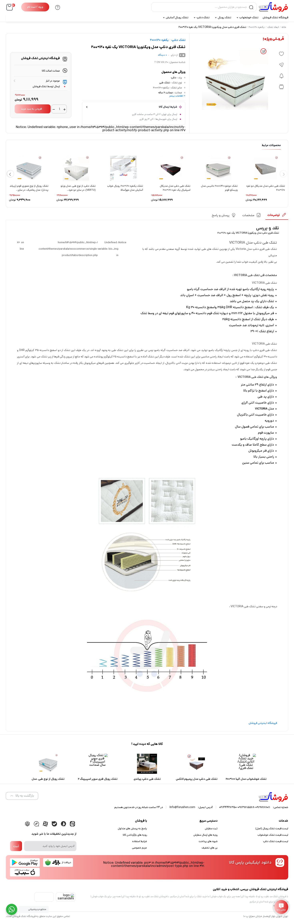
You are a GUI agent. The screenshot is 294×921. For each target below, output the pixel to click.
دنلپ (173, 78)
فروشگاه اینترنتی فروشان (263, 723)
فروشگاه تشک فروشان (275, 17)
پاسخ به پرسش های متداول (132, 828)
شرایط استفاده (139, 841)
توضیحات (273, 215)
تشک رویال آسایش (177, 17)
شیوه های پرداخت (208, 841)
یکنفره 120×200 (257, 27)
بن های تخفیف (210, 848)
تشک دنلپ (203, 17)
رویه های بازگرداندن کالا (135, 835)
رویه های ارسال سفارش (205, 835)
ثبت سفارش (211, 828)
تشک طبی (164, 83)
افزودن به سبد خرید (31, 109)
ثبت (16, 846)
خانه (284, 27)
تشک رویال (224, 17)
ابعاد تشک (273, 27)
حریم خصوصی (139, 848)
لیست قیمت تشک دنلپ (275, 841)
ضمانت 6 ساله (165, 93)
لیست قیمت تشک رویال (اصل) (271, 828)
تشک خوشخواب (248, 17)
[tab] (276, 216)
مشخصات (248, 215)
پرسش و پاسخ (220, 215)
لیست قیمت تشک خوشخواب (273, 835)
